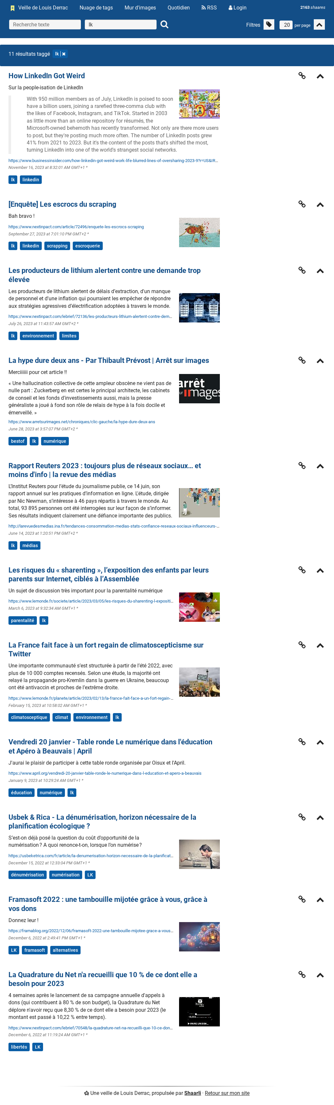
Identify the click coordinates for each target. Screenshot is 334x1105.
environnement (38, 335)
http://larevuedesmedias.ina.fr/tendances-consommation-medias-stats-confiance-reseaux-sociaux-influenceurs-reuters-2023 (124, 526)
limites (69, 335)
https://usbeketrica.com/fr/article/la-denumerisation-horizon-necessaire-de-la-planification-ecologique (103, 855)
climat (61, 717)
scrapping (57, 245)
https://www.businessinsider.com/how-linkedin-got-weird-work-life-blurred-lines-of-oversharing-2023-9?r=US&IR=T (114, 160)
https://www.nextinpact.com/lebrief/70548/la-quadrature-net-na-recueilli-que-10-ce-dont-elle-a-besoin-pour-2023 (112, 1027)
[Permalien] (302, 75)
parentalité (22, 620)
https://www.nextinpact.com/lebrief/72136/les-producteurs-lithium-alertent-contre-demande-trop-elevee (104, 316)
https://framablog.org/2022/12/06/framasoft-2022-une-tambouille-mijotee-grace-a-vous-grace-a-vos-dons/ (107, 930)
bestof (17, 441)
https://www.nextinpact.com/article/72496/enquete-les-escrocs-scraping (76, 226)
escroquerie (87, 245)
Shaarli (192, 1093)
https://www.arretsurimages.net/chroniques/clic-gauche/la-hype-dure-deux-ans (81, 421)
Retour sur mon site (227, 1093)
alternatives (65, 950)
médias (30, 545)
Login (239, 8)
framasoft (34, 950)
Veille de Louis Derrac (43, 8)
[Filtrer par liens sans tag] (269, 24)
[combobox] (121, 24)
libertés (19, 1047)
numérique (55, 441)
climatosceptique (29, 717)
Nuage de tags (96, 8)
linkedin (31, 179)
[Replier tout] (319, 24)
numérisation (66, 874)
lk (57, 53)
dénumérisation (27, 874)
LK (90, 874)
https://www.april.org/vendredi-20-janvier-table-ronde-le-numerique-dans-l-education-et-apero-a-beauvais (105, 773)
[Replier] (320, 77)
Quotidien (179, 8)
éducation (21, 792)
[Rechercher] (164, 24)
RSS (211, 8)
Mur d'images (140, 8)
